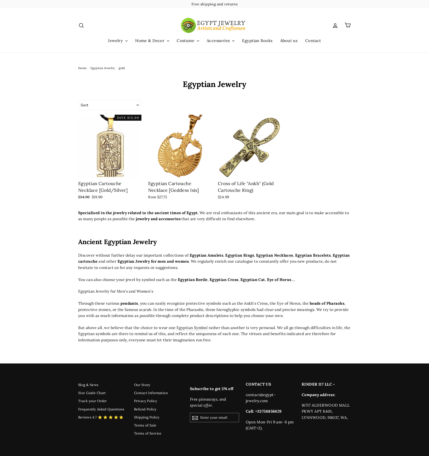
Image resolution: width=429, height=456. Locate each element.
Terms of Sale (145, 425)
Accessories (219, 40)
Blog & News (88, 385)
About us (288, 40)
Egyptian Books (257, 40)
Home (82, 68)
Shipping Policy (146, 417)
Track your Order (92, 401)
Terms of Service (148, 433)
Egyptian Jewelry (102, 68)
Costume (186, 40)
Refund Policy (145, 409)
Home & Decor (150, 40)
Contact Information (151, 393)
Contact (313, 40)
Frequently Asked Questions (101, 409)
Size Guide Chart (92, 393)
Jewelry (116, 40)
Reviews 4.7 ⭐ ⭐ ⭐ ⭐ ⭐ (101, 417)
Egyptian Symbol (192, 327)
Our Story (142, 385)
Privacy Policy (145, 401)
